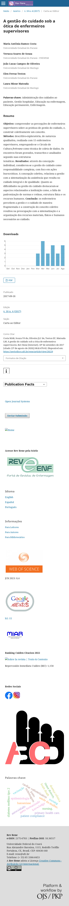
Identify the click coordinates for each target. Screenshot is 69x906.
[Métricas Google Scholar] (20, 611)
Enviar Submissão (17, 415)
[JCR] (24, 571)
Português (10, 507)
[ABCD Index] (34, 763)
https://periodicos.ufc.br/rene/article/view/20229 (28, 351)
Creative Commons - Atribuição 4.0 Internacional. (34, 862)
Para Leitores (12, 527)
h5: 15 (9, 618)
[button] (6, 371)
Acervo (16, 10)
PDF (10, 280)
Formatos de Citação (16, 358)
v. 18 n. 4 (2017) (32, 10)
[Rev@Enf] (30, 477)
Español (9, 502)
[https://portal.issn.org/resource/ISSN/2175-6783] (9, 430)
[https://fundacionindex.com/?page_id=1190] (26, 659)
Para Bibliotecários (15, 537)
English (9, 497)
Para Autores (11, 532)
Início (6, 10)
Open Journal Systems (17, 401)
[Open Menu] (3, 3)
